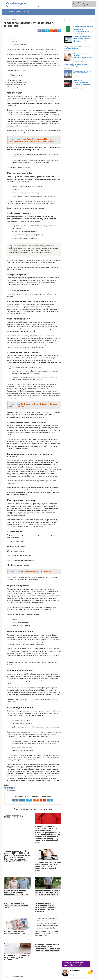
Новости (67, 50)
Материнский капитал (80, 61)
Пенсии (26, 12)
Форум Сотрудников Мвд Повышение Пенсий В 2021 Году (77, 47)
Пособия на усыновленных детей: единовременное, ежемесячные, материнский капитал (83, 28)
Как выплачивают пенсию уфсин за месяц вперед (82, 72)
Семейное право (14, 12)
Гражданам (76, 75)
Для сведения (77, 33)
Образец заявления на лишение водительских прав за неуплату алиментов (81, 39)
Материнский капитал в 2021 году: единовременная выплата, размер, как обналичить (83, 56)
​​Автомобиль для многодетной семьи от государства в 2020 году (81, 83)
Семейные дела (16, 3)
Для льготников (69, 68)
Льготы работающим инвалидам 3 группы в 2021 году (76, 65)
